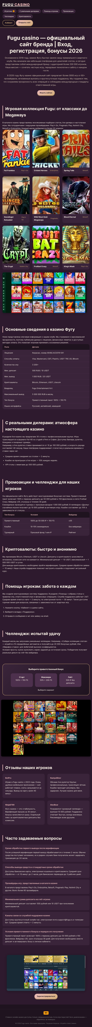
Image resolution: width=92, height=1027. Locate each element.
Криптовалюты (25, 16)
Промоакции (68, 11)
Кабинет (8, 23)
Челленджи (9, 16)
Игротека (9, 11)
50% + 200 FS (46, 678)
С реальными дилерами (29, 11)
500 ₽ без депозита (70, 680)
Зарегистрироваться (46, 996)
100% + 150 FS (21, 678)
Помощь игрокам (51, 11)
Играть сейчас (46, 93)
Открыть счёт (25, 22)
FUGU (16, 4)
